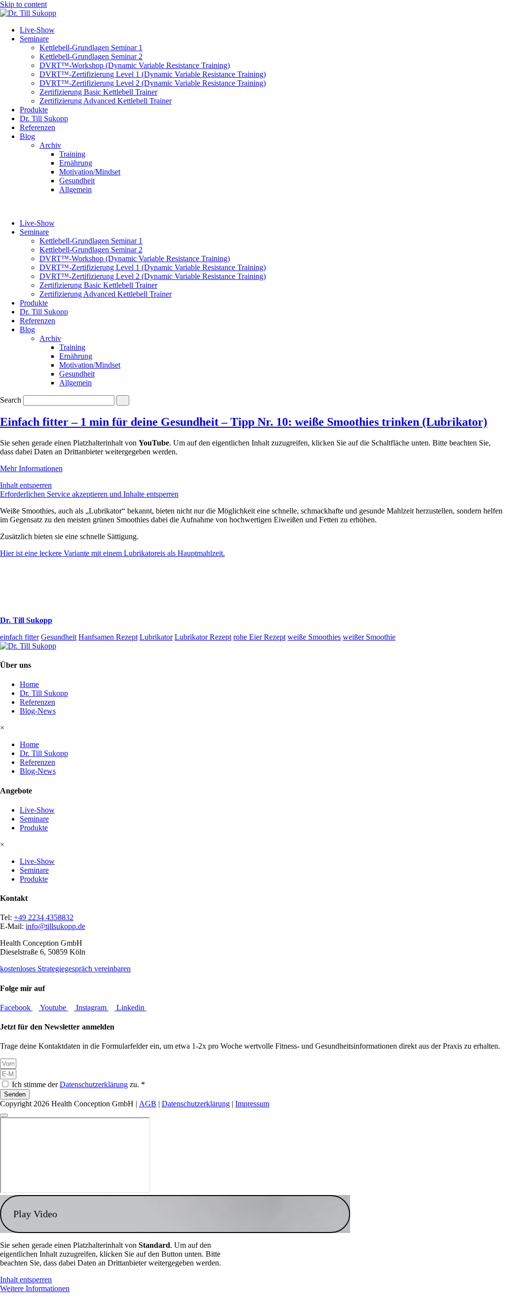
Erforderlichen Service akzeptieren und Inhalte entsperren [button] (89, 494)
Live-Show (37, 30)
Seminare (34, 38)
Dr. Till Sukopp (44, 118)
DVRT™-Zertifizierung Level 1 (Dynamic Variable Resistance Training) (152, 74)
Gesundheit (77, 180)
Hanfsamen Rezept (108, 637)
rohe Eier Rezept (259, 637)
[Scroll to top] (4, 1115)
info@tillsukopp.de (55, 926)
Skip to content (23, 4)
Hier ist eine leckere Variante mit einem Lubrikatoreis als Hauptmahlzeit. (112, 553)
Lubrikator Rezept (203, 637)
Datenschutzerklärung (94, 1084)
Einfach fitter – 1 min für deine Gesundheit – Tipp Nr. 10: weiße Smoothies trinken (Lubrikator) (243, 421)
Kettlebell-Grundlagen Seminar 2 (91, 56)
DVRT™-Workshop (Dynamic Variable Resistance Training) (134, 65)
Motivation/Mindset (89, 172)
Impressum (252, 1103)
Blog (27, 136)
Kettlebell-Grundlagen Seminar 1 (91, 47)
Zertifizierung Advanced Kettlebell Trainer (105, 101)
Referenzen (37, 127)
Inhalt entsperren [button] (26, 485)
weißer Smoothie (369, 637)
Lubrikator (156, 637)
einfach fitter (19, 637)
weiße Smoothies (314, 637)
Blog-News (38, 711)
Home (29, 684)
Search (10, 400)
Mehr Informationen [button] (31, 468)
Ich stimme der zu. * (78, 1084)
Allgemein (75, 189)
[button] (175, 1214)
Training (72, 154)
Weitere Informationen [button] (35, 1288)
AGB (147, 1103)
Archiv (50, 145)
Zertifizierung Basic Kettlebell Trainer (98, 92)
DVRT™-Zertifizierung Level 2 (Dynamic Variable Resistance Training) (152, 83)
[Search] (122, 400)
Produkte (34, 109)
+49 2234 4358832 (43, 917)
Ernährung (75, 163)
